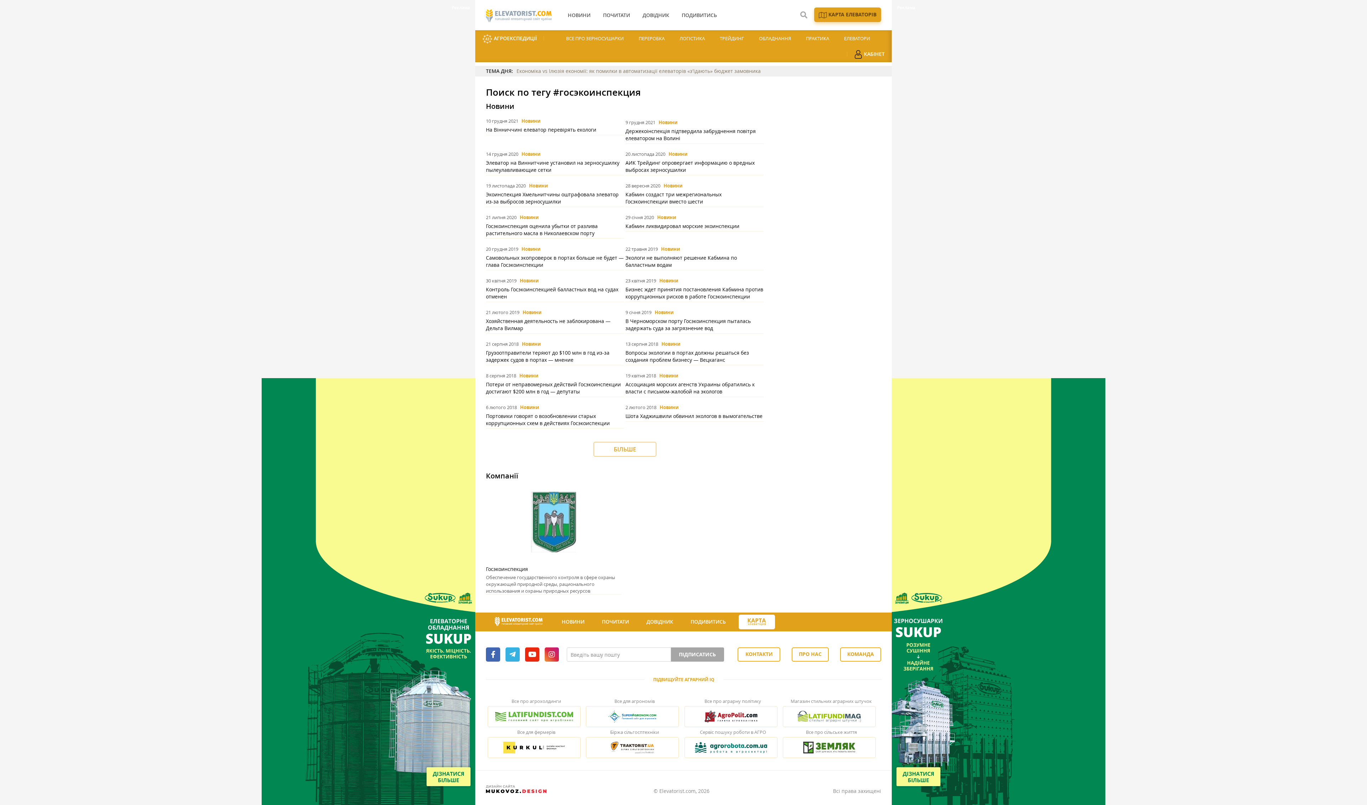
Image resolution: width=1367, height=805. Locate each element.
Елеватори (857, 38)
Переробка (652, 38)
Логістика (692, 38)
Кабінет (874, 54)
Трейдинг (732, 38)
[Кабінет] (787, 622)
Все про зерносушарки (595, 38)
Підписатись (697, 654)
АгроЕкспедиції (514, 38)
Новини (531, 121)
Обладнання (775, 38)
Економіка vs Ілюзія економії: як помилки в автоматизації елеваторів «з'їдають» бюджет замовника (639, 71)
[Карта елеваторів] (757, 622)
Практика (817, 38)
